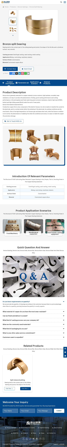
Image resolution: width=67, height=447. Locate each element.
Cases (42, 433)
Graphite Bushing (44, 427)
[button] (13, 35)
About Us (15, 433)
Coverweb (61, 444)
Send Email (28, 69)
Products (13, 7)
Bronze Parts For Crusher (28, 427)
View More (25, 388)
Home (6, 7)
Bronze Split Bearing (35, 7)
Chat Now (8, 388)
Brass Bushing (58, 427)
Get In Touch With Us (14, 121)
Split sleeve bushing (17, 380)
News (34, 433)
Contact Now (11, 69)
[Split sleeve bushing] (17, 366)
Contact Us (52, 433)
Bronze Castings (23, 7)
